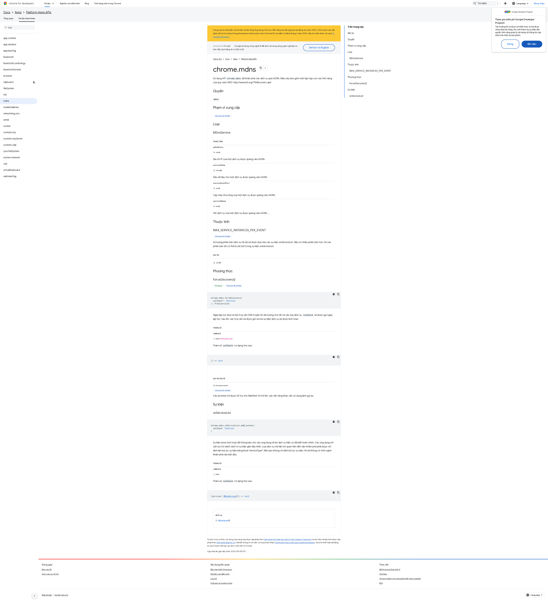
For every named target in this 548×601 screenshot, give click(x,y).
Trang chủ (217, 59)
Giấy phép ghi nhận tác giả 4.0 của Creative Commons (287, 539)
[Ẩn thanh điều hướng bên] (34, 596)
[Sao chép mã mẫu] (338, 294)
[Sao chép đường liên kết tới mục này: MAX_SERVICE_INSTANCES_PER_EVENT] (268, 230)
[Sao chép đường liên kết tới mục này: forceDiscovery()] (238, 279)
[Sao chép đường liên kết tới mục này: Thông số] (224, 327)
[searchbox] (19, 27)
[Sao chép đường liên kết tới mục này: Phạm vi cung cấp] (243, 108)
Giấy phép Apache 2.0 (225, 542)
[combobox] (486, 3)
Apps (18, 12)
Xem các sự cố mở (50, 574)
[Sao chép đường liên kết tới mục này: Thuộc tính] (225, 141)
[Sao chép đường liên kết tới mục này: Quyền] (226, 91)
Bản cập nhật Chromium (221, 569)
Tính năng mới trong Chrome (107, 3)
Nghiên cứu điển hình (70, 3)
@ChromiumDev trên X (389, 569)
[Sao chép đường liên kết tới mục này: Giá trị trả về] (228, 378)
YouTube (383, 574)
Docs (6, 12)
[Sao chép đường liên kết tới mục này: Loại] (222, 124)
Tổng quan (8, 18)
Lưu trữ (213, 578)
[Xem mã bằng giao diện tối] (334, 294)
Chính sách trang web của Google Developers (295, 542)
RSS (381, 583)
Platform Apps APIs (38, 12)
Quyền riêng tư (61, 595)
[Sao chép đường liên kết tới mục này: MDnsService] (233, 133)
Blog (87, 3)
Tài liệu (47, 3)
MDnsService (223, 520)
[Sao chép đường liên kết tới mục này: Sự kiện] (227, 404)
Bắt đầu (532, 44)
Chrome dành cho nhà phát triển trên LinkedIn (400, 578)
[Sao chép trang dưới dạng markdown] (260, 67)
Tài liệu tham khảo (26, 18)
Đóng (510, 44)
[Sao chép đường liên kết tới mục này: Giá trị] (222, 254)
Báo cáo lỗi (47, 569)
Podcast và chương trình (221, 583)
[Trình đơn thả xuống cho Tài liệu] (54, 3)
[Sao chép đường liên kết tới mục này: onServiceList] (233, 413)
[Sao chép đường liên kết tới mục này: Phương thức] (235, 271)
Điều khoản (47, 595)
